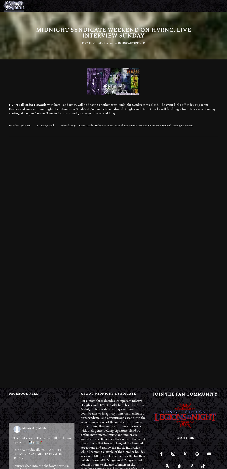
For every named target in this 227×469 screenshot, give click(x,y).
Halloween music (104, 125)
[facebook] (161, 455)
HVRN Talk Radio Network (27, 105)
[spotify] (197, 455)
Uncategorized (133, 43)
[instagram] (173, 455)
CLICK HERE (185, 438)
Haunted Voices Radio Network (154, 125)
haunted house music (126, 125)
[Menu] (221, 6)
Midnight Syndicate (183, 125)
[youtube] (209, 456)
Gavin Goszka (86, 125)
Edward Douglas (69, 125)
